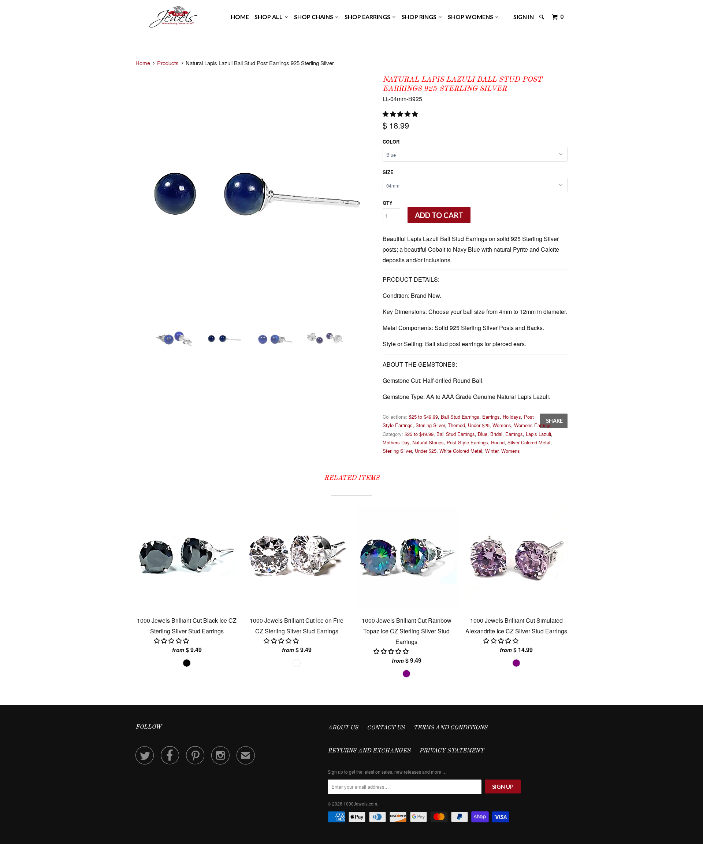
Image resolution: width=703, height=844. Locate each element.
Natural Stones (428, 442)
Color (391, 141)
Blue (482, 433)
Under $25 (479, 425)
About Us (343, 728)
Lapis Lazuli (538, 433)
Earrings (491, 416)
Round (498, 442)
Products (168, 63)
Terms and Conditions (450, 728)
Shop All (269, 16)
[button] (401, 114)
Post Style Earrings (467, 442)
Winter (491, 450)
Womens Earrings (533, 425)
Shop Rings (420, 16)
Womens (501, 425)
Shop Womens (471, 16)
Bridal (496, 433)
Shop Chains (314, 16)
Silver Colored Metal (528, 442)
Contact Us (386, 728)
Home (240, 16)
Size (388, 172)
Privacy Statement (451, 751)
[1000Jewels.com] (173, 15)
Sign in (523, 16)
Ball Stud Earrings (460, 416)
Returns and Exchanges (369, 751)
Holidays (512, 416)
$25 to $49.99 (423, 416)
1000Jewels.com (360, 803)
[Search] (542, 16)
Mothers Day (396, 442)
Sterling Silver (430, 425)
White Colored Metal (460, 450)
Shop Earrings (369, 16)
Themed (456, 425)
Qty (388, 202)
